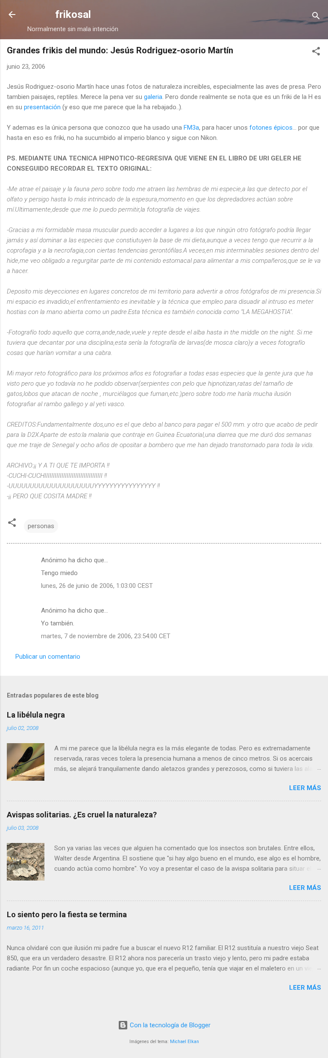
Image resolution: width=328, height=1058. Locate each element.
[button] (316, 52)
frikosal (73, 14)
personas (41, 526)
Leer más (305, 788)
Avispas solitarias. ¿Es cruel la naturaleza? (82, 814)
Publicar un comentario (47, 656)
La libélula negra (36, 714)
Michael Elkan (184, 1041)
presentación (42, 107)
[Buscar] (316, 17)
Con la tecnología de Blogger (169, 1025)
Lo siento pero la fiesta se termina (67, 914)
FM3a (191, 127)
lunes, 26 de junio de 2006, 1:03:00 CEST (97, 586)
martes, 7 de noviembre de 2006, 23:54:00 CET (105, 636)
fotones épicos (271, 127)
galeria (153, 97)
